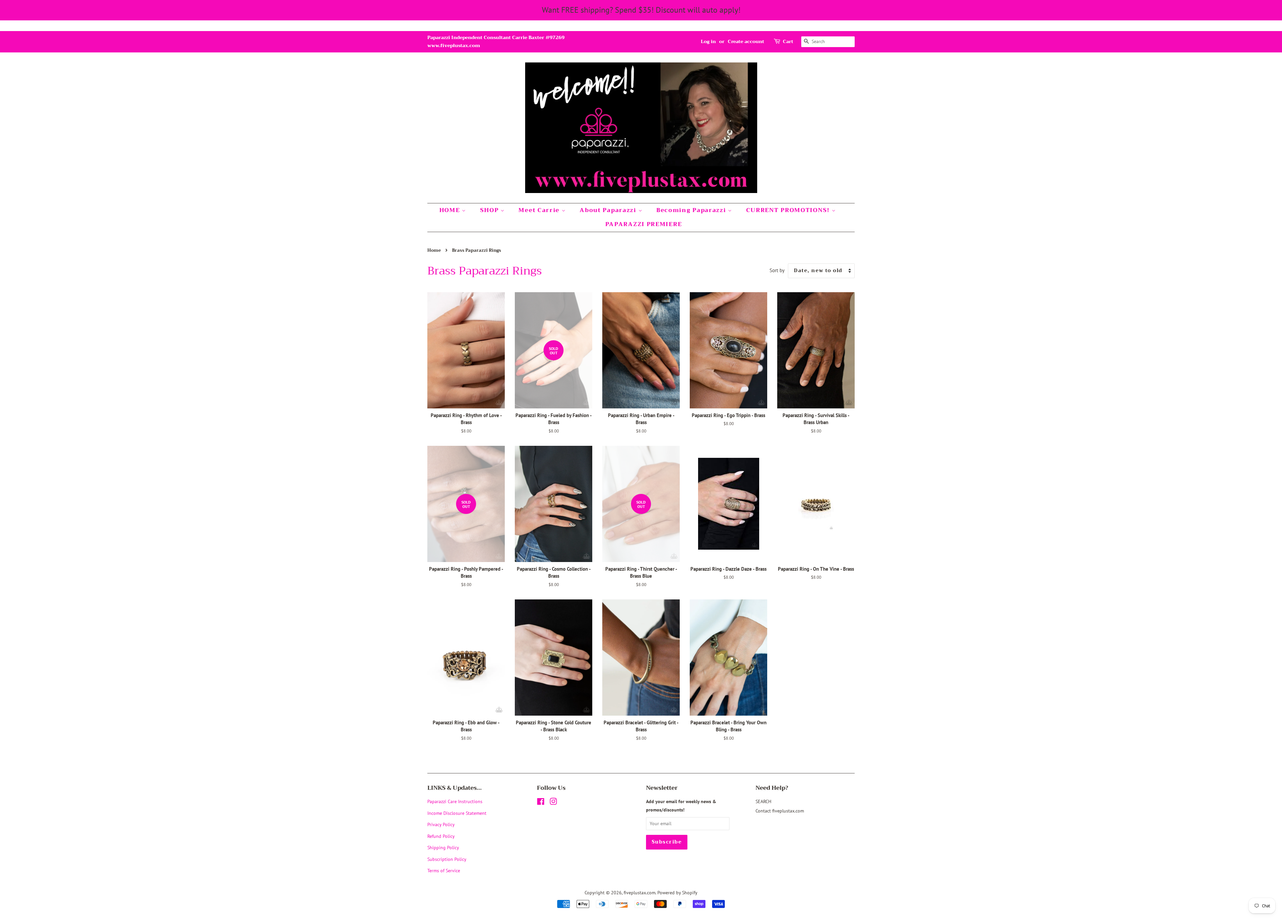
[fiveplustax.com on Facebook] (541, 802)
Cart (788, 41)
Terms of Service (443, 870)
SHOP (490, 210)
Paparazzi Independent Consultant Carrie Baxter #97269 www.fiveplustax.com (496, 41)
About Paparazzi (609, 210)
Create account (746, 41)
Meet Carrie (539, 210)
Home (434, 250)
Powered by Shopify (677, 892)
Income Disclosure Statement (457, 813)
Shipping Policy (443, 847)
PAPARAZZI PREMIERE (643, 224)
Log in (708, 41)
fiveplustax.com (639, 892)
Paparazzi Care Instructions (454, 801)
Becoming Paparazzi (692, 210)
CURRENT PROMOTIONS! (789, 210)
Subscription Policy (446, 859)
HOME (450, 210)
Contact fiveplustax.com (780, 810)
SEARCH (763, 801)
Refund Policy (441, 836)
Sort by (777, 270)
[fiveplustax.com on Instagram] (553, 802)
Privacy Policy (441, 824)
